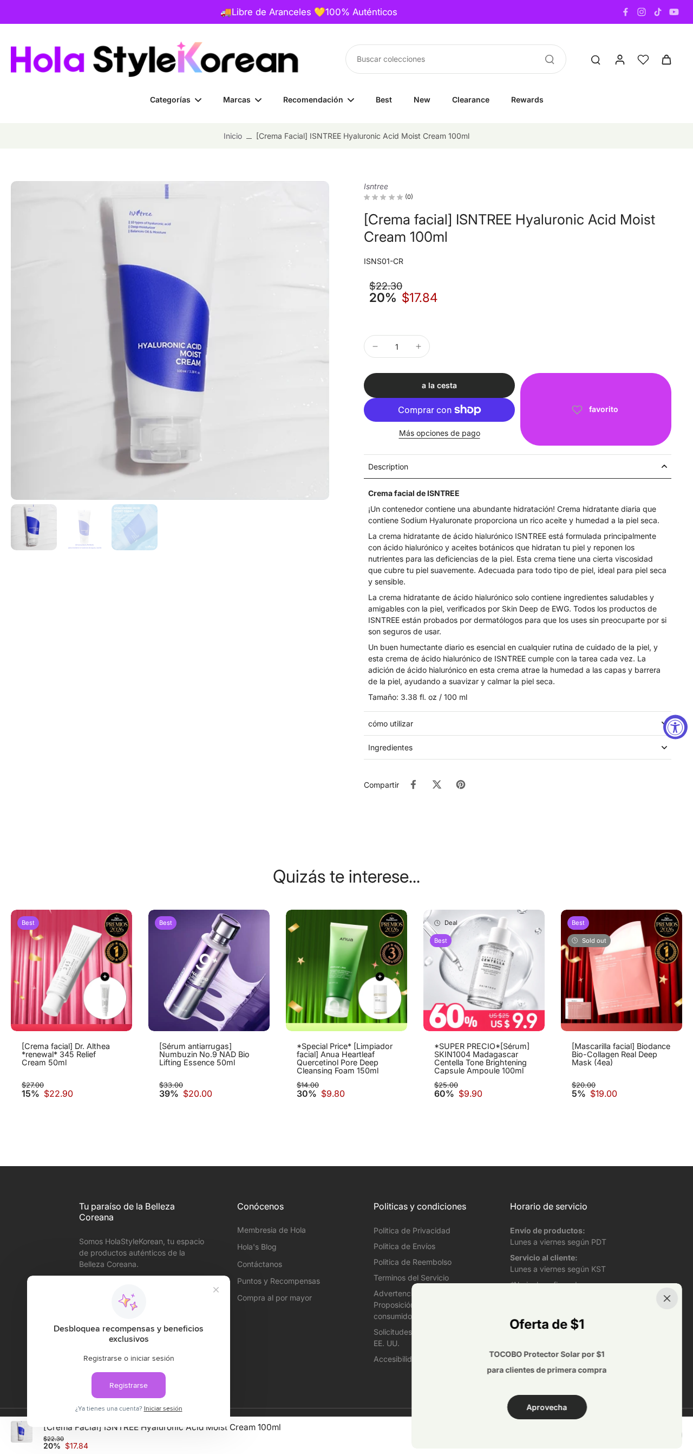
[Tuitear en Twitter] (437, 784)
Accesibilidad (397, 1358)
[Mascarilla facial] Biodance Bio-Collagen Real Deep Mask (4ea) (621, 1054)
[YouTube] (674, 11)
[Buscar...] (549, 59)
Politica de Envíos (404, 1246)
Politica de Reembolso (413, 1261)
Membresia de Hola (271, 1229)
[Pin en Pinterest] (461, 784)
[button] (439, 385)
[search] (595, 59)
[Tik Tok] (658, 11)
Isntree (376, 186)
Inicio (233, 135)
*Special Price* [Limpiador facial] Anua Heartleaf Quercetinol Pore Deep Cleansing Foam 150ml (345, 1058)
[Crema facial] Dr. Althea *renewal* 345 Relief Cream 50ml (66, 1054)
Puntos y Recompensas (278, 1280)
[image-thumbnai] (34, 527)
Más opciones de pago (439, 433)
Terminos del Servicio (411, 1277)
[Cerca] (667, 1298)
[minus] (375, 346)
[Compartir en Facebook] (413, 784)
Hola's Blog (257, 1246)
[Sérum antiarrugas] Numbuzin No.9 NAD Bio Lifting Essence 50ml (204, 1054)
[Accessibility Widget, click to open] (675, 727)
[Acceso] (619, 59)
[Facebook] (625, 11)
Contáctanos (259, 1264)
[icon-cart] (666, 59)
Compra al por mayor (274, 1297)
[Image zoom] (170, 340)
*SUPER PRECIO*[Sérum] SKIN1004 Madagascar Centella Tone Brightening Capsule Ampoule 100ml (481, 1058)
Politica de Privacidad (412, 1230)
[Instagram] (641, 11)
